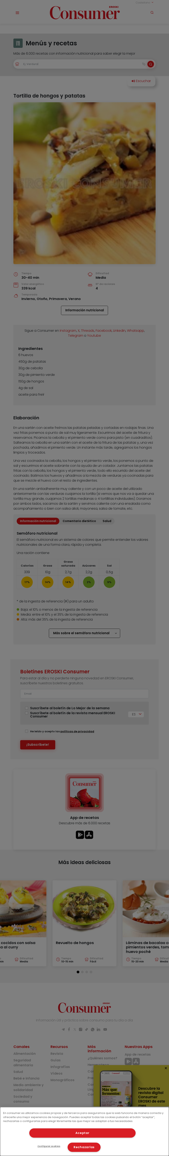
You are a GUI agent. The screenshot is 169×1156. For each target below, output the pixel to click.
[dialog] (84, 1131)
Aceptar (82, 1133)
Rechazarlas (84, 1147)
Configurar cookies (49, 1146)
